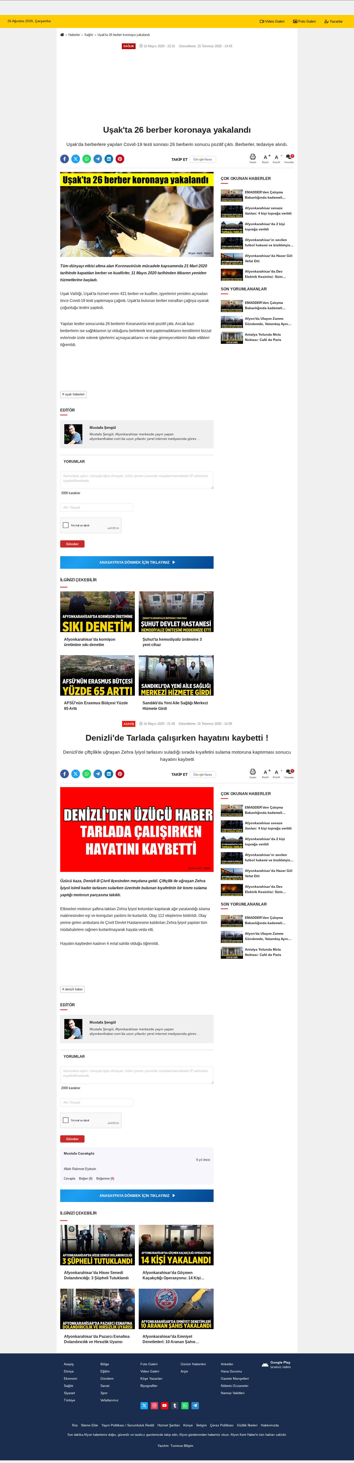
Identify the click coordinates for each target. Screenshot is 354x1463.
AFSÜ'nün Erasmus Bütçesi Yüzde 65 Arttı (96, 705)
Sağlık (88, 35)
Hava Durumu (231, 1371)
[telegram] (97, 159)
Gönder (72, 544)
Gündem (107, 1378)
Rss (75, 1425)
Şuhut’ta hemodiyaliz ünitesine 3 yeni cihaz (172, 642)
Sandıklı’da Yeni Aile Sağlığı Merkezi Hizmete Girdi (175, 705)
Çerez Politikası (222, 1425)
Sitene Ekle (89, 1425)
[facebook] (64, 159)
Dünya (69, 1371)
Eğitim (105, 1371)
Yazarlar (336, 21)
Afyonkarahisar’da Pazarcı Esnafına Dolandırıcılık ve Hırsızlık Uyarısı (97, 1339)
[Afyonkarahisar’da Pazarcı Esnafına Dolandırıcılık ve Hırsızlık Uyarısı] (97, 1309)
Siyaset (69, 1393)
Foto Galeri (306, 21)
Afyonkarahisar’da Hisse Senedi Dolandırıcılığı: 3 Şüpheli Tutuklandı (96, 1275)
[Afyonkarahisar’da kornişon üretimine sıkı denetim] (97, 611)
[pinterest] (120, 159)
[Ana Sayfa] (62, 35)
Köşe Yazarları (151, 1378)
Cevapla (69, 1178)
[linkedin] (109, 159)
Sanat (104, 1386)
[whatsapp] (86, 159)
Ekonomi (70, 1378)
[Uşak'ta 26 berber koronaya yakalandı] (137, 214)
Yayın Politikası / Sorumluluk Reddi (127, 1425)
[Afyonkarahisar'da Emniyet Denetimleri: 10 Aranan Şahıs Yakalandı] (176, 1309)
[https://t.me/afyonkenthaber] (195, 1405)
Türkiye (69, 1400)
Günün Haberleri (193, 1364)
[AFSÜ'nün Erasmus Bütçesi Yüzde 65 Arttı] (97, 675)
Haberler (74, 35)
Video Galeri (274, 21)
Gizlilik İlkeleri (247, 1425)
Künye (188, 1425)
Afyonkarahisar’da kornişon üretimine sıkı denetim (89, 642)
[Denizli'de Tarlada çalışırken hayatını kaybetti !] (137, 829)
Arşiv (184, 1371)
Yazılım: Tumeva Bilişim (175, 1446)
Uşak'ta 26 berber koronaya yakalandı (124, 35)
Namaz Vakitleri (232, 1393)
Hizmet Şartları (168, 1425)
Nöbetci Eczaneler (235, 1386)
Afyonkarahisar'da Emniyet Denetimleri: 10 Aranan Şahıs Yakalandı (169, 1339)
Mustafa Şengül (103, 427)
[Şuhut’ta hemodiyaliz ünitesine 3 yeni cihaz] (176, 611)
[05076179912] (185, 1405)
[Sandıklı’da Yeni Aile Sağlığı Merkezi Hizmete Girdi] (176, 675)
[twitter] (75, 159)
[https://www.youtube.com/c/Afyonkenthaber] (164, 1405)
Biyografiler (148, 1386)
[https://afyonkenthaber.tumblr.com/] (174, 1405)
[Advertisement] (177, 86)
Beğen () (85, 1178)
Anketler (227, 1364)
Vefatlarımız (109, 1400)
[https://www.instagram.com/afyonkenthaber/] (154, 1405)
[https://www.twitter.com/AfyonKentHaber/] (144, 1405)
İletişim (201, 1425)
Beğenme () (105, 1178)
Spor (104, 1393)
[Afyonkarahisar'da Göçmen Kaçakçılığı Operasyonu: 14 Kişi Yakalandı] (176, 1245)
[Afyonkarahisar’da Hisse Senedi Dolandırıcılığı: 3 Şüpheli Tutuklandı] (97, 1245)
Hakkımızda (270, 1425)
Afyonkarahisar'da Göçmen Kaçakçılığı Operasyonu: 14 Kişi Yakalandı (172, 1276)
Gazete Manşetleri (235, 1378)
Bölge (104, 1364)
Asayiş (69, 1364)
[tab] (74, 461)
